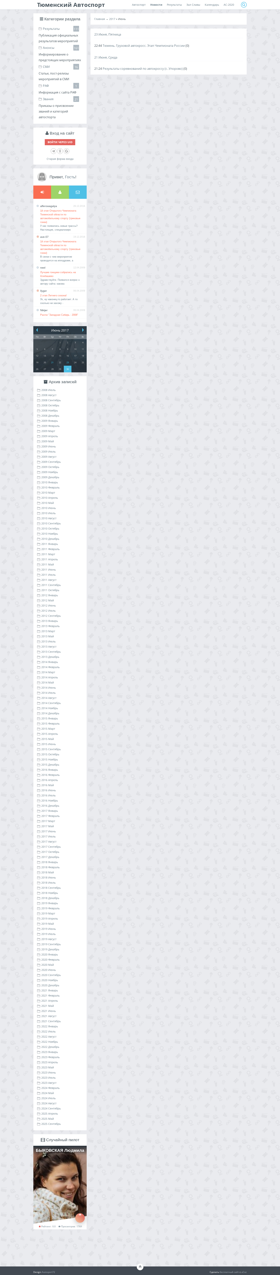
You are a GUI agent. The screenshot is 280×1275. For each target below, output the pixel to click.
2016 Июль (48, 795)
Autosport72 (48, 1272)
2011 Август (49, 580)
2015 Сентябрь (51, 749)
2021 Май (47, 1006)
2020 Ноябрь (49, 980)
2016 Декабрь (50, 805)
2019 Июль (48, 934)
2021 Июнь (48, 1011)
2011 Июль (48, 574)
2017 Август (49, 841)
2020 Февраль (50, 959)
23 (67, 362)
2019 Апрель (49, 918)
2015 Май (47, 739)
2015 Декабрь (50, 764)
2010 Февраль (50, 487)
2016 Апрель (49, 780)
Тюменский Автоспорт (71, 5)
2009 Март (48, 431)
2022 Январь (49, 1026)
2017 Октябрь (50, 852)
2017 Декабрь (50, 857)
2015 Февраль (50, 723)
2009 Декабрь (50, 477)
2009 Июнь (48, 446)
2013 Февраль (50, 626)
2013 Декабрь (50, 657)
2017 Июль (48, 836)
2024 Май (47, 1093)
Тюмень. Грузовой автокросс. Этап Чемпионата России (144, 46)
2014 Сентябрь (51, 703)
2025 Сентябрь (51, 1124)
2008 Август (49, 395)
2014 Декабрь (50, 713)
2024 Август (49, 1103)
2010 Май (47, 503)
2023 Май (47, 1067)
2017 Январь (49, 811)
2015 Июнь (48, 744)
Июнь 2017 (60, 330)
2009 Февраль (50, 426)
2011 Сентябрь (51, 585)
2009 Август (49, 456)
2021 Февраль (50, 995)
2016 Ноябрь (49, 800)
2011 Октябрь (50, 590)
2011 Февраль (50, 549)
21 (52, 362)
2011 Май (47, 564)
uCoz (244, 1272)
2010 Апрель (49, 498)
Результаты (51, 29)
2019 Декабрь (50, 949)
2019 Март (48, 913)
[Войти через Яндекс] (60, 151)
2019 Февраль (50, 908)
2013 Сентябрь (51, 651)
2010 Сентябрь (51, 523)
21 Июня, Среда (105, 57)
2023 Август (49, 1083)
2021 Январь (49, 990)
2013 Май (47, 636)
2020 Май (47, 965)
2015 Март (48, 728)
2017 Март (48, 821)
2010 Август (49, 518)
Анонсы (48, 48)
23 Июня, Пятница (107, 34)
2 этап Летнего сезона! (53, 295)
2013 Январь (49, 621)
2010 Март (48, 492)
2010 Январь (49, 482)
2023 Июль (48, 1077)
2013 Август (49, 646)
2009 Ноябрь (49, 472)
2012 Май (47, 600)
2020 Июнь (48, 970)
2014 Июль (48, 693)
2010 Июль (48, 513)
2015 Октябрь (50, 754)
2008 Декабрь (50, 415)
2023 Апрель (49, 1062)
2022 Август (49, 1036)
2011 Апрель (49, 559)
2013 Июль (48, 641)
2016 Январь (49, 770)
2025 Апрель (49, 1113)
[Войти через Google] (66, 151)
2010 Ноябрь (49, 533)
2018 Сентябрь (51, 888)
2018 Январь (49, 862)
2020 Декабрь (50, 985)
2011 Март (48, 554)
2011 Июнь (48, 569)
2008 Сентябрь (51, 400)
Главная (99, 19)
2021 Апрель (49, 1000)
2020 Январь (49, 954)
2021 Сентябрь (51, 1021)
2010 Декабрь (50, 539)
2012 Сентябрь (51, 616)
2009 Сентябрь (51, 462)
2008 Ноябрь (49, 410)
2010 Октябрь (50, 528)
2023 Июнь (48, 1072)
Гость (70, 177)
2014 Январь (49, 662)
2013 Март (48, 631)
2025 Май (47, 1118)
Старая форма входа (60, 159)
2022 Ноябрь (49, 1041)
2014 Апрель (49, 677)
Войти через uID (60, 142)
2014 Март (48, 672)
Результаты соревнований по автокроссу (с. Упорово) (143, 69)
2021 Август (49, 1016)
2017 (112, 19)
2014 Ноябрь (49, 708)
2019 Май (47, 923)
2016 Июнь (48, 790)
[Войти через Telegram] (53, 151)
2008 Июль (48, 390)
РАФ (46, 86)
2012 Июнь (48, 605)
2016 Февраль (50, 775)
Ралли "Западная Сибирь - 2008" (59, 314)
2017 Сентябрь (51, 846)
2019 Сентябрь (51, 944)
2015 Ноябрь (49, 759)
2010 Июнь (48, 508)
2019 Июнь (48, 929)
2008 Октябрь (50, 405)
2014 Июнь (48, 687)
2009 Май (47, 441)
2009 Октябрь (50, 467)
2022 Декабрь (50, 1047)
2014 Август (49, 698)
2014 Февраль (50, 667)
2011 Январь (49, 544)
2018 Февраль (50, 867)
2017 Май (47, 826)
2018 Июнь (48, 877)
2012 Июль (48, 610)
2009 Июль (48, 451)
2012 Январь (49, 595)
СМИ (46, 67)
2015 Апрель (49, 734)
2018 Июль (48, 882)
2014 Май (47, 682)
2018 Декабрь (50, 898)
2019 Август (49, 939)
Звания (48, 99)
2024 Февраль (50, 1088)
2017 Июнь (48, 831)
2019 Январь (49, 903)
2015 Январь (49, 718)
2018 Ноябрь (49, 893)
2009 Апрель (49, 436)
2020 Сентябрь (51, 975)
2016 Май (47, 785)
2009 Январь (49, 421)
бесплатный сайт (229, 1272)
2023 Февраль (50, 1057)
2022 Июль (48, 1031)
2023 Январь (49, 1052)
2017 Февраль (50, 816)
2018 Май (47, 872)
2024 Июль (48, 1098)
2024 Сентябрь (51, 1108)
